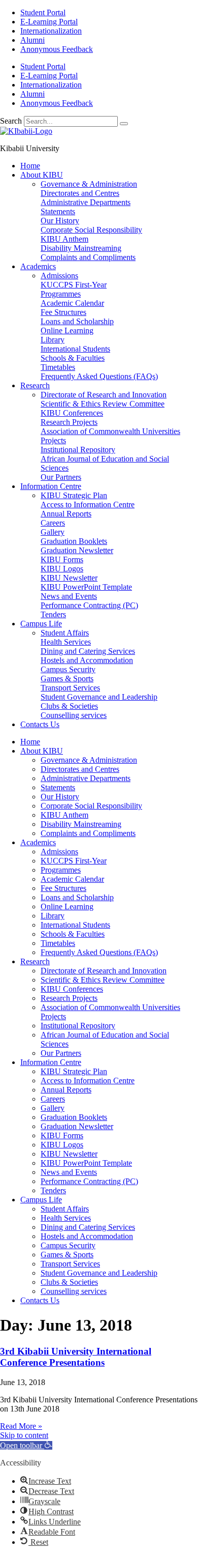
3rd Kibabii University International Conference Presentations (75, 1357)
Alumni (32, 40)
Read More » (21, 1426)
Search (11, 121)
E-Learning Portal (49, 21)
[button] (26, 1445)
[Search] (124, 123)
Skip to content (24, 1435)
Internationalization (51, 30)
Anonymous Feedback (56, 49)
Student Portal (42, 12)
